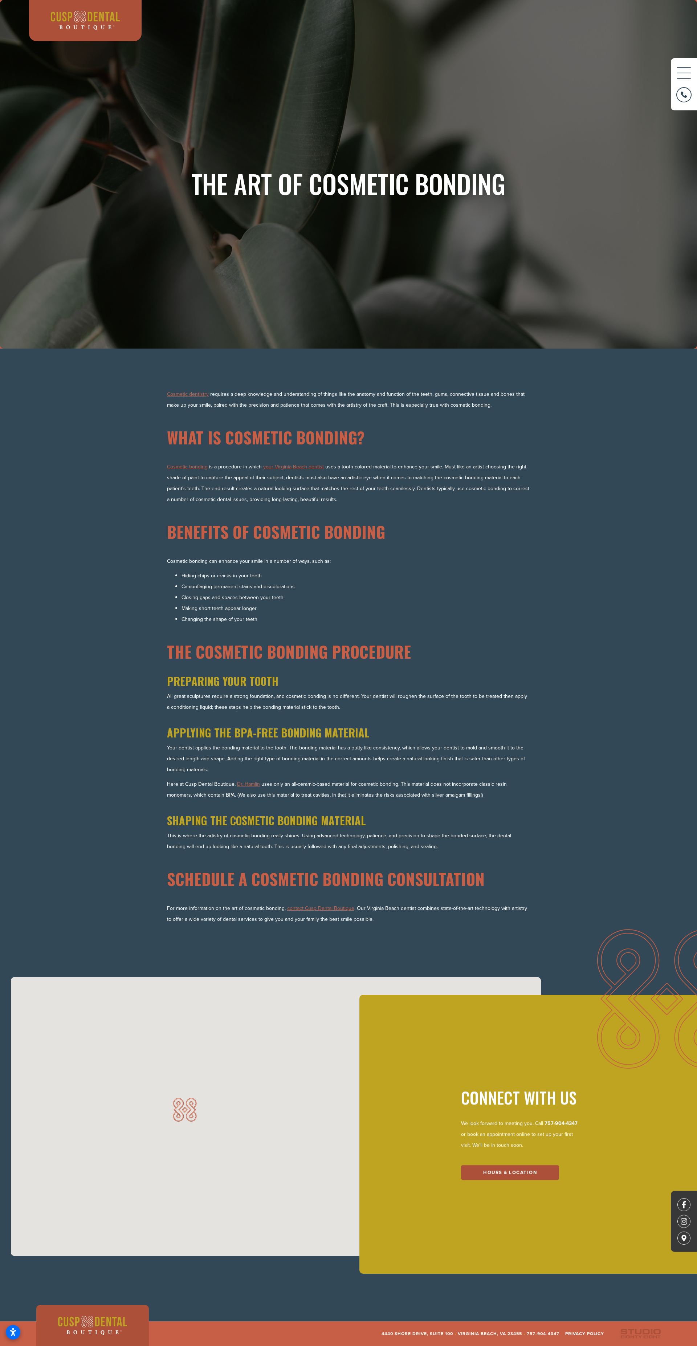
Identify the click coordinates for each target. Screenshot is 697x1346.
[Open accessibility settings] (13, 1332)
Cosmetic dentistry (188, 394)
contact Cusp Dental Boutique (320, 908)
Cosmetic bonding (187, 466)
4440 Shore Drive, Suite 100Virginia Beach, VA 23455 (452, 1333)
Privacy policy (584, 1333)
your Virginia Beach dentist (293, 466)
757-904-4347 (561, 1123)
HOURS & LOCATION (510, 1172)
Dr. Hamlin (248, 784)
